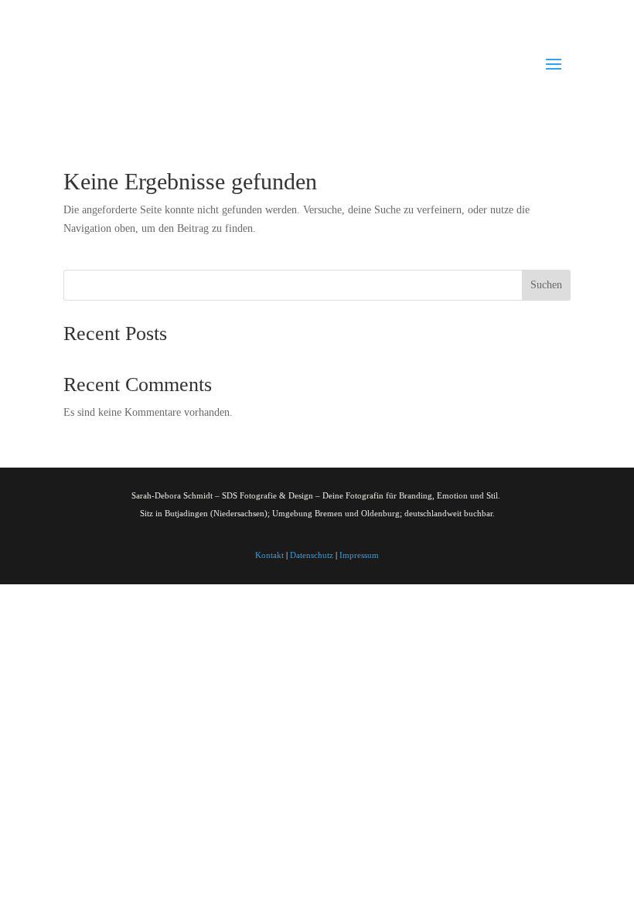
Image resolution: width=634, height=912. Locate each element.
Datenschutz (311, 555)
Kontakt (269, 555)
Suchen (546, 285)
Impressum (359, 555)
